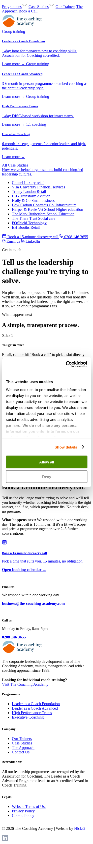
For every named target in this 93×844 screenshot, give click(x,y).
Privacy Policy (23, 811)
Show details (66, 447)
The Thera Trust (33, 218)
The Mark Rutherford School (43, 214)
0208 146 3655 (14, 637)
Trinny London (29, 191)
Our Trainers (65, 6)
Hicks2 (79, 828)
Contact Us (21, 752)
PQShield (29, 223)
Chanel (28, 182)
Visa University (38, 187)
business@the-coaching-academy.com (33, 603)
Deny (46, 476)
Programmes (12, 6)
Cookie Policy (23, 815)
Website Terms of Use (29, 806)
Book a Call (28, 11)
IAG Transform (31, 196)
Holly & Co (33, 200)
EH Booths (26, 227)
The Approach (23, 747)
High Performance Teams (32, 713)
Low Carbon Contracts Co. (44, 205)
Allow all (46, 462)
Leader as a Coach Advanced (35, 708)
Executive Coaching (28, 717)
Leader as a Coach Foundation (36, 704)
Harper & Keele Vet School (47, 209)
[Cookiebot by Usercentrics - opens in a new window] (66, 364)
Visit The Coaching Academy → (27, 684)
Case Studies (39, 6)
